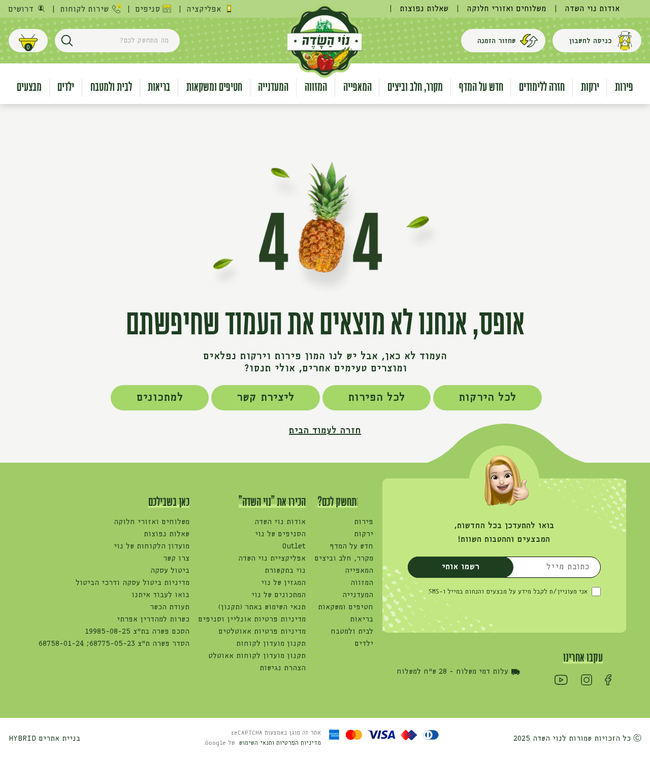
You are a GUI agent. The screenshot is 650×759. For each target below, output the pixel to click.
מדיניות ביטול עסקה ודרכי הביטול (132, 582)
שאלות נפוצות (424, 9)
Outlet (294, 546)
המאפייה (359, 570)
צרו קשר (176, 558)
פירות (363, 522)
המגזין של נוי (283, 582)
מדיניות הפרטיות (298, 743)
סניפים (147, 9)
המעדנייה (357, 595)
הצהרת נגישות (282, 668)
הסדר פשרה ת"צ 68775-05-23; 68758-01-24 (114, 643)
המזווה (361, 582)
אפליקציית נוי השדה (272, 558)
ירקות (363, 534)
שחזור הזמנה (496, 41)
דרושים (21, 9)
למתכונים (159, 397)
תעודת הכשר (169, 607)
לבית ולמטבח (352, 631)
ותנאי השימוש (257, 743)
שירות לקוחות (84, 9)
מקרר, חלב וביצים (343, 558)
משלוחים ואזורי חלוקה (506, 9)
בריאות (361, 619)
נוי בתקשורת (285, 570)
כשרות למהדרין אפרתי (153, 619)
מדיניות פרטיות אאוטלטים (262, 631)
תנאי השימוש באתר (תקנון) (262, 607)
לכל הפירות (376, 397)
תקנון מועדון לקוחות (271, 643)
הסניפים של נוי (280, 534)
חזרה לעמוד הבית (325, 430)
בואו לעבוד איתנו (160, 595)
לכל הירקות (487, 397)
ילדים (363, 643)
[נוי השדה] (324, 40)
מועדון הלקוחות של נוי (151, 546)
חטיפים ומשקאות (345, 607)
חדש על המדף (351, 546)
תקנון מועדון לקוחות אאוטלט (257, 656)
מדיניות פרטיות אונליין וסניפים (252, 619)
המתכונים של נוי (278, 595)
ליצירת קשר (266, 397)
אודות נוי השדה (592, 9)
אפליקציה (203, 9)
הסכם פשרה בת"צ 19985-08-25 (137, 631)
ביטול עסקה (169, 570)
